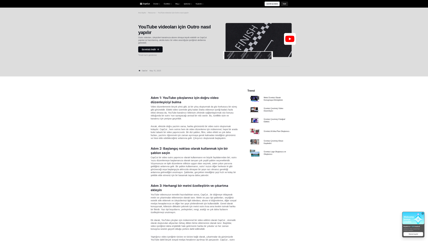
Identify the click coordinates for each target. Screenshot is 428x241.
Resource (151, 13)
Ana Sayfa (142, 13)
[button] (284, 4)
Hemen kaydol (413, 234)
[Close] (423, 213)
